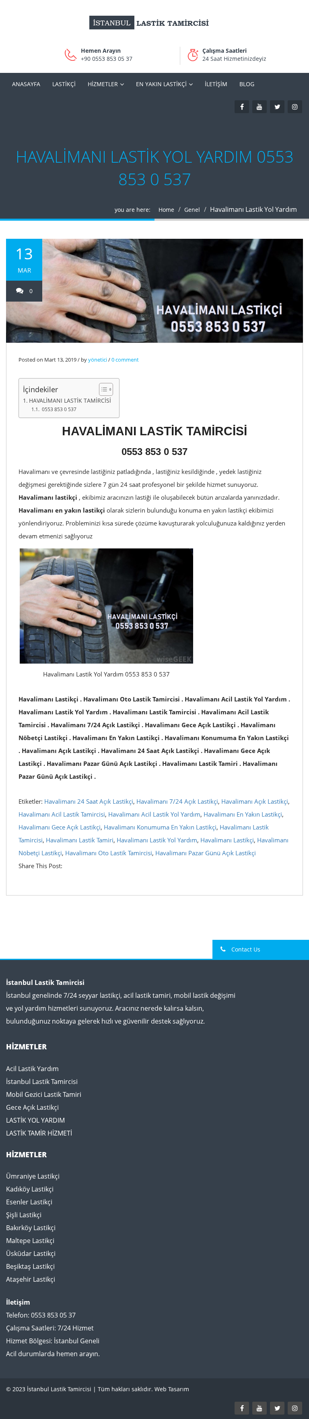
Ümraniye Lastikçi (33, 1176)
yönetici (97, 359)
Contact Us (245, 949)
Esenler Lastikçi (29, 1202)
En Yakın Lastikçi (161, 84)
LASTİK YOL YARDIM (35, 1120)
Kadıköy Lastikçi (30, 1189)
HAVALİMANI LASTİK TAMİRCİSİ (70, 400)
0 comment (125, 359)
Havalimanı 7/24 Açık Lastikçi (177, 801)
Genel (192, 209)
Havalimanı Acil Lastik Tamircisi (62, 814)
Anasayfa (26, 84)
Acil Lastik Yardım (32, 1068)
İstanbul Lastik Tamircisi (42, 1081)
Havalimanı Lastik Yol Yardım (157, 840)
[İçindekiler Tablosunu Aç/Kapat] (102, 389)
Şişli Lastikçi (23, 1214)
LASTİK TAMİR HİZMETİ (39, 1133)
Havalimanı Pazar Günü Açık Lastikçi (205, 853)
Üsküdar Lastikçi (31, 1253)
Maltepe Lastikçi (30, 1240)
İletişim (216, 84)
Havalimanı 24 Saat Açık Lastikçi (88, 801)
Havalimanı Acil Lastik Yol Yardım (154, 814)
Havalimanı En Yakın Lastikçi (243, 814)
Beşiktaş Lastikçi (30, 1266)
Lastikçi (64, 84)
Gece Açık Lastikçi (32, 1107)
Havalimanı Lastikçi (227, 840)
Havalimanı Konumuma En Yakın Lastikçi (160, 827)
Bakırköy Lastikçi (31, 1227)
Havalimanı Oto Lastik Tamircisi (108, 853)
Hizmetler (103, 84)
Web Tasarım (171, 1389)
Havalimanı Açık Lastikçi (254, 801)
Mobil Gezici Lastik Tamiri (43, 1094)
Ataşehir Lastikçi (30, 1279)
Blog (246, 84)
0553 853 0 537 (59, 409)
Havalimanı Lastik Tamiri (79, 840)
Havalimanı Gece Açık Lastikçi (60, 827)
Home (166, 209)
